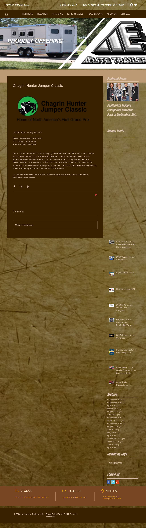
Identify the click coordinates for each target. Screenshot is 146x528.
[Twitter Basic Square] (113, 482)
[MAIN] (71, 61)
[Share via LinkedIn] (28, 186)
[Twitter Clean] (135, 4)
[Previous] (16, 43)
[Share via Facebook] (14, 186)
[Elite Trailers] (74, 61)
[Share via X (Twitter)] (21, 186)
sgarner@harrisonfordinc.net (74, 497)
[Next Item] (134, 92)
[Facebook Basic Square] (108, 482)
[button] (42, 14)
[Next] (130, 43)
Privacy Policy (51, 514)
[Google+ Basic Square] (117, 482)
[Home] (6, 14)
